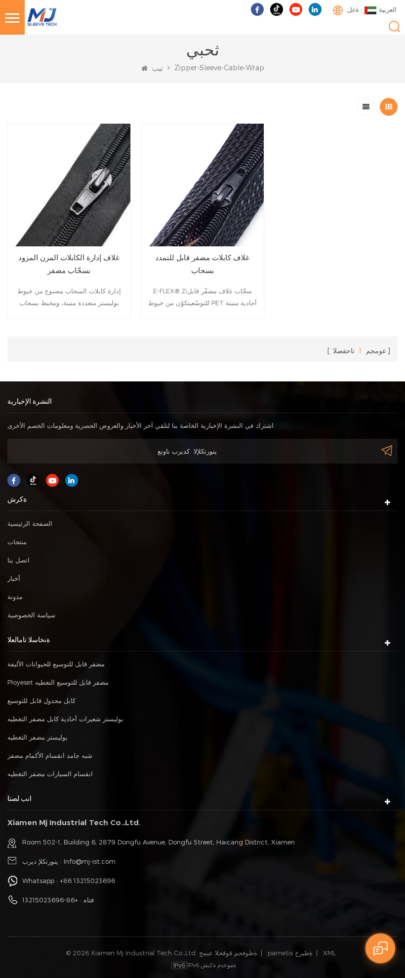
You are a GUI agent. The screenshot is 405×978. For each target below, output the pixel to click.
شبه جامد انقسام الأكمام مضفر (49, 755)
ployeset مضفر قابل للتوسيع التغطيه (58, 682)
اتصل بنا (18, 560)
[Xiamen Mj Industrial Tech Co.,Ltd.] (42, 16)
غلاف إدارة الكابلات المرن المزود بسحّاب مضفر (69, 264)
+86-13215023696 (50, 900)
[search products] (394, 26)
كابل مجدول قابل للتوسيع (41, 700)
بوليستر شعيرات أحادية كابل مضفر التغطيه (65, 719)
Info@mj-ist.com (90, 861)
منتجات (17, 542)
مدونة (15, 597)
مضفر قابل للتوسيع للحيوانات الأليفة (56, 664)
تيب (156, 68)
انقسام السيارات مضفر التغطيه (50, 774)
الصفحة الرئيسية (29, 523)
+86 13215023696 (87, 881)
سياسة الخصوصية (31, 615)
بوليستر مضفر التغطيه (37, 737)
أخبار (13, 578)
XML (329, 953)
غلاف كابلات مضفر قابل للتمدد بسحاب (202, 264)
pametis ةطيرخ (290, 953)
